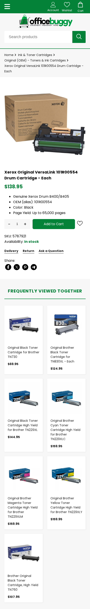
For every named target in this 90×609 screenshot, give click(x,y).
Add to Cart (54, 223)
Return (28, 251)
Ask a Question (51, 251)
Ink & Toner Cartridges (35, 55)
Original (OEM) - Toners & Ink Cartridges (35, 60)
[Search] (79, 37)
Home (9, 55)
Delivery (11, 251)
